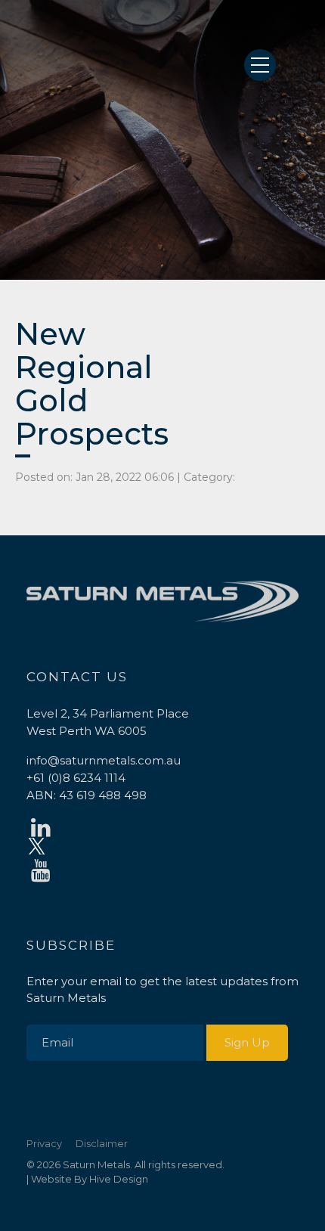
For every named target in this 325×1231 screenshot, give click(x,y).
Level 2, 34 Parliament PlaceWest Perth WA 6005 (107, 722)
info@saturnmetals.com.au (103, 760)
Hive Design (118, 1179)
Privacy (44, 1143)
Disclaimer (102, 1143)
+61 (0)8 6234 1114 (75, 778)
